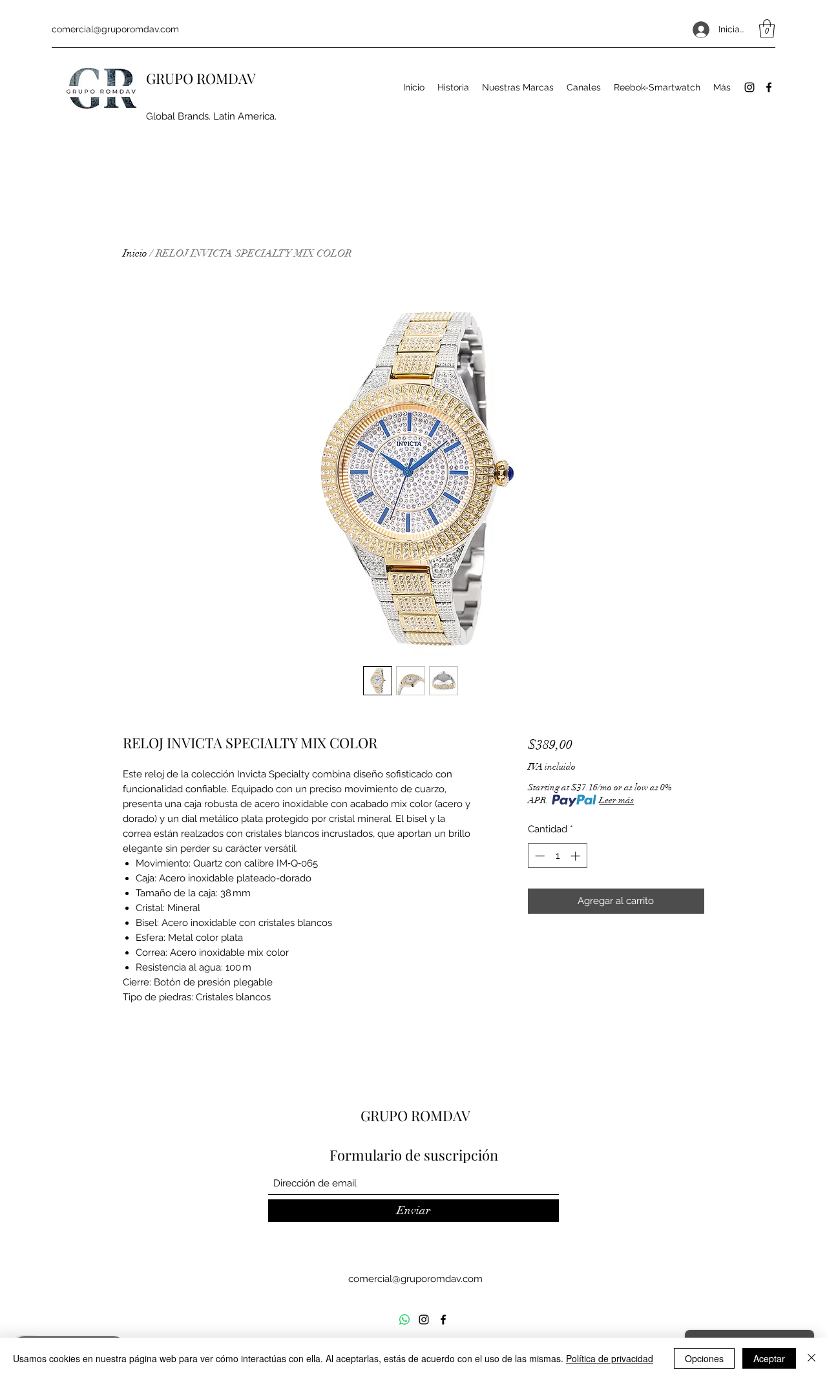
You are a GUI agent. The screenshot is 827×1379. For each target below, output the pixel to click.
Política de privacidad (609, 1358)
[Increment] (576, 856)
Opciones (704, 1358)
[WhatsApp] (404, 1319)
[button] (767, 28)
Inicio (135, 253)
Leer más (616, 800)
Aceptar (769, 1358)
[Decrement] (538, 856)
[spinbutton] (557, 856)
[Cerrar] (811, 1358)
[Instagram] (749, 87)
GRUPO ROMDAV (201, 78)
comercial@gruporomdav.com (115, 29)
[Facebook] (768, 87)
